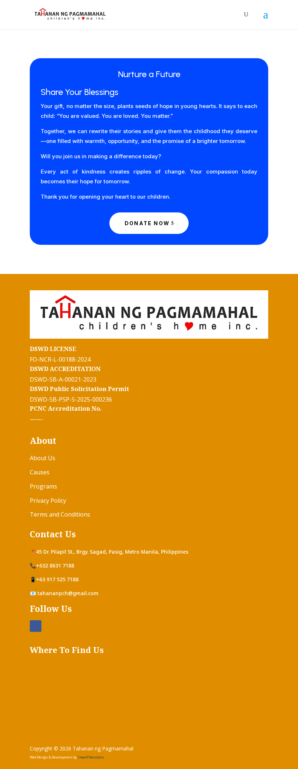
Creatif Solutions (91, 757)
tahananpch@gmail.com (67, 593)
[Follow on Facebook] (35, 626)
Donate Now (147, 223)
